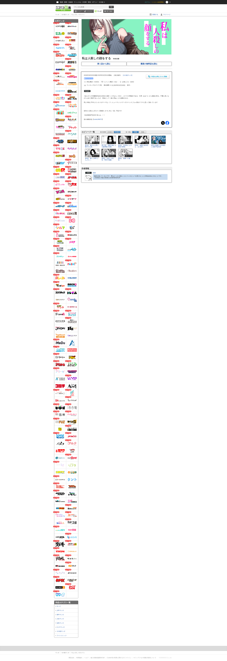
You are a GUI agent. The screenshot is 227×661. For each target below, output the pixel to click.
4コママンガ (61, 627)
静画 (65, 2)
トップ (79, 11)
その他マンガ (61, 631)
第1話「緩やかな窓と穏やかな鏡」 (92, 146)
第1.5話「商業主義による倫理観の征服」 (109, 146)
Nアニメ (94, 2)
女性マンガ (60, 623)
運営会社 (71, 658)
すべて (59, 606)
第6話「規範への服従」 (124, 159)
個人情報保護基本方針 (98, 658)
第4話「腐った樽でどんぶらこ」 (92, 159)
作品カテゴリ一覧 (63, 602)
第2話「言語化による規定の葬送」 (125, 146)
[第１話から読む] (126, 54)
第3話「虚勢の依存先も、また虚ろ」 (141, 146)
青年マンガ (60, 614)
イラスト (89, 11)
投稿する (155, 14)
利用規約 (79, 658)
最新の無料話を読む (149, 64)
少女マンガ (60, 619)
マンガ (99, 11)
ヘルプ (86, 658)
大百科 (84, 2)
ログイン (147, 2)
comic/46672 (98, 119)
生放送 (70, 2)
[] (127, 75)
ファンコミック (62, 635)
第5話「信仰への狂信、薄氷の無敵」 (108, 159)
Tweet (163, 123)
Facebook (167, 123)
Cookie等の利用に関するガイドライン (119, 658)
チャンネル (77, 2)
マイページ (166, 14)
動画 (61, 2)
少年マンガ (60, 610)
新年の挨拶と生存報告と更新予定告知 (158, 146)
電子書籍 (109, 11)
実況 (89, 2)
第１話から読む (104, 64)
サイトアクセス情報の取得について (144, 658)
